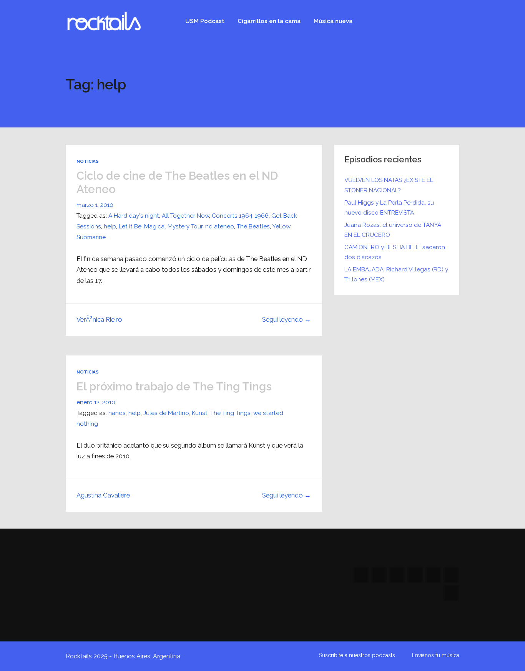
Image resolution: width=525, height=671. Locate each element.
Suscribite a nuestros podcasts (357, 655)
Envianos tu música (435, 655)
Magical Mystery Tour (173, 226)
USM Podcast (204, 21)
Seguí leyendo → (286, 319)
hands (117, 413)
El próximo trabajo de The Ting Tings (174, 386)
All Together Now (185, 215)
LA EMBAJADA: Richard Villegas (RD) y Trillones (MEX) (396, 274)
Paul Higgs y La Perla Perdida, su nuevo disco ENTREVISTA (389, 207)
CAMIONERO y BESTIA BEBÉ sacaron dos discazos (394, 252)
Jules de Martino (166, 413)
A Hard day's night (133, 215)
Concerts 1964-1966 (240, 215)
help (110, 226)
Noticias (87, 161)
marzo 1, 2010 (94, 205)
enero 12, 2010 (95, 402)
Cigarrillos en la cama (269, 21)
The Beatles (253, 226)
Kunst (200, 413)
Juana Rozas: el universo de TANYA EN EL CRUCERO (392, 229)
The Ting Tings (230, 413)
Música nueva (333, 21)
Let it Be (130, 226)
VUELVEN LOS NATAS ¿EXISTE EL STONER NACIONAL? (388, 185)
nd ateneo (219, 226)
